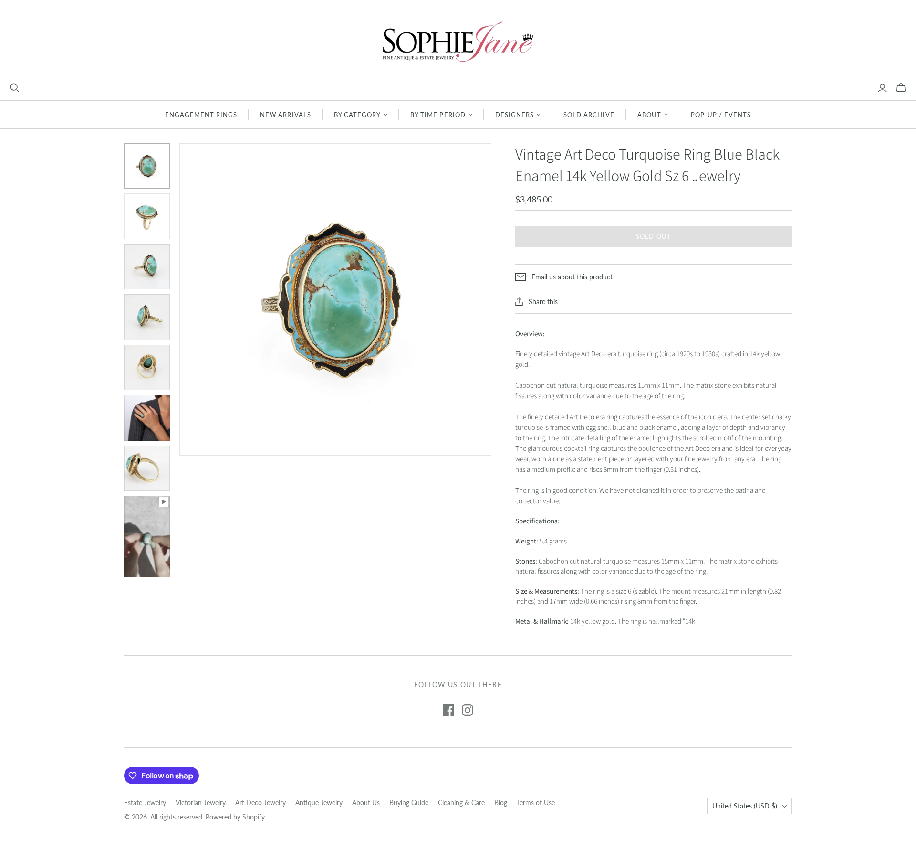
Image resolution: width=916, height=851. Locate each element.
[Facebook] (448, 710)
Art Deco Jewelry (260, 802)
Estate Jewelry (145, 802)
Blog (500, 802)
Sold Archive (588, 114)
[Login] (882, 88)
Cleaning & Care (461, 802)
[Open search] (15, 88)
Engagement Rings (201, 114)
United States (744, 806)
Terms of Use (536, 802)
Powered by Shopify (235, 817)
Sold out (653, 236)
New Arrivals (285, 114)
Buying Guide (408, 802)
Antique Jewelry (319, 802)
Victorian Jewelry (201, 802)
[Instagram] (467, 710)
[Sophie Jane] (458, 41)
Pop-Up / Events (721, 114)
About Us (366, 802)
